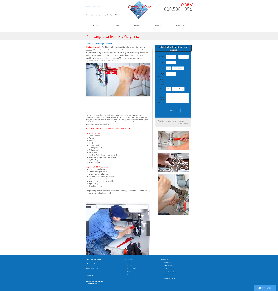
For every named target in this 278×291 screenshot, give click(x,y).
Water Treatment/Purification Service (102, 157)
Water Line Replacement (98, 172)
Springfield (144, 52)
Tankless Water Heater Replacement (102, 176)
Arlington (100, 52)
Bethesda (114, 58)
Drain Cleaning (94, 136)
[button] (118, 228)
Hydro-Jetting (93, 160)
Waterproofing (94, 162)
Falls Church (118, 52)
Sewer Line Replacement (98, 169)
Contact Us (96, 7)
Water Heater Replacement (99, 174)
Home (88, 7)
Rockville (105, 58)
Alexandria (92, 52)
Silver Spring (134, 52)
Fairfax (106, 52)
